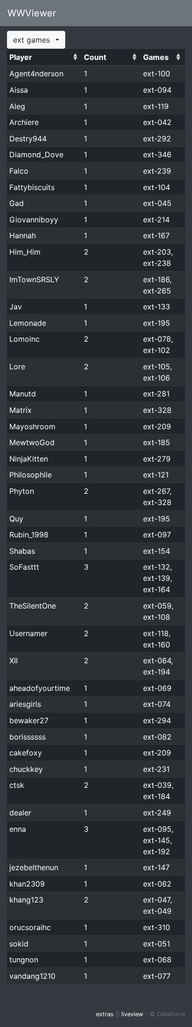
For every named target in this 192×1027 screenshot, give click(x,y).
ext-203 (157, 252)
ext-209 (157, 426)
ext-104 (156, 187)
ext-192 (156, 851)
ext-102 (156, 350)
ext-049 (157, 911)
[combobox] (36, 40)
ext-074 (157, 704)
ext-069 (157, 688)
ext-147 (156, 867)
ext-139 (156, 578)
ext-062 (157, 883)
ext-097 (157, 534)
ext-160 (156, 644)
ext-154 (156, 551)
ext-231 (156, 769)
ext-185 (156, 442)
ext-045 (157, 203)
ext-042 (157, 122)
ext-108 (156, 617)
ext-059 (157, 605)
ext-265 (157, 290)
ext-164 (156, 589)
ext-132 (156, 567)
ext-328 (157, 410)
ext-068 (157, 959)
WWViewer (31, 13)
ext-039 (157, 785)
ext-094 (157, 90)
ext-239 (157, 171)
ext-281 (156, 393)
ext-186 (156, 279)
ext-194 (156, 671)
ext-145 (156, 840)
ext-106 (156, 377)
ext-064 (157, 660)
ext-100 (156, 73)
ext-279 (157, 458)
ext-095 (157, 829)
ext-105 (156, 366)
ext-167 (156, 235)
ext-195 (156, 323)
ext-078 (157, 339)
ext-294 (157, 720)
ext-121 (156, 474)
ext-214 (156, 219)
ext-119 (156, 106)
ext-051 (156, 943)
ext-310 (156, 927)
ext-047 (156, 899)
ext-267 (156, 491)
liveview (132, 1014)
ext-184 (156, 796)
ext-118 (156, 633)
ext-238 (157, 263)
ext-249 (157, 812)
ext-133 (156, 306)
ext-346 (157, 154)
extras (105, 1014)
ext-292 (157, 138)
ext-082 (157, 736)
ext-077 (157, 976)
